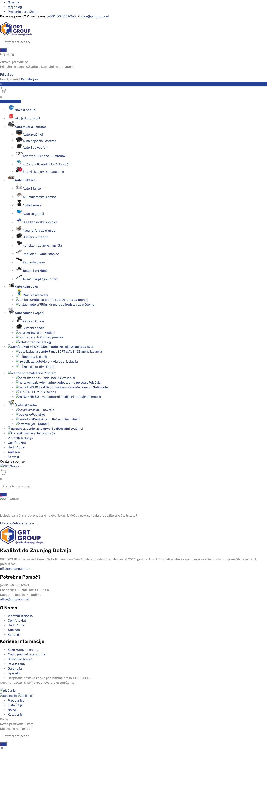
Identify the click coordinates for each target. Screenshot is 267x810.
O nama (13, 2)
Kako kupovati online (23, 650)
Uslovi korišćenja (20, 659)
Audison (14, 452)
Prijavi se (6, 74)
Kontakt (13, 457)
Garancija (15, 668)
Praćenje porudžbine (23, 12)
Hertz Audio (16, 447)
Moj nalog (15, 7)
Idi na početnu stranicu (17, 523)
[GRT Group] (16, 34)
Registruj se (29, 79)
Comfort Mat (17, 443)
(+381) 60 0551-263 (61, 16)
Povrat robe (16, 664)
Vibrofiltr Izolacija (20, 438)
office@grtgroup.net (94, 16)
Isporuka (14, 673)
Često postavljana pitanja (26, 654)
